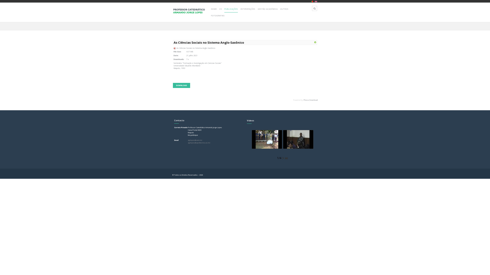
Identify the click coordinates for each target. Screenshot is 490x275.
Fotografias (218, 15)
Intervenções (247, 9)
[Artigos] (315, 42)
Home (214, 9)
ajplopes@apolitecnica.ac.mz (199, 143)
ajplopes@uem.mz (195, 140)
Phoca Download (310, 100)
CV (220, 9)
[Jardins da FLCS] (266, 139)
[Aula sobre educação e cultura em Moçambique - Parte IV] (298, 139)
